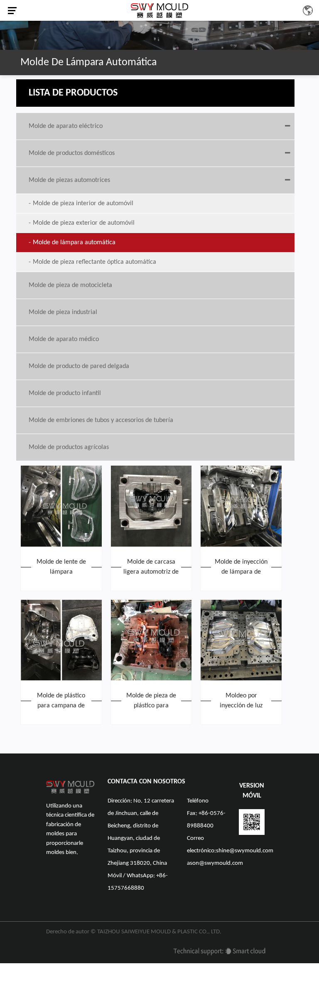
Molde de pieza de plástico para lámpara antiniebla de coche (151, 701)
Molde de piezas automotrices (69, 180)
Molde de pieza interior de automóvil (83, 203)
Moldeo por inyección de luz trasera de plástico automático (241, 701)
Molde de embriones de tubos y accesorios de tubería (101, 420)
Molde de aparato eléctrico (66, 126)
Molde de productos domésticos (72, 153)
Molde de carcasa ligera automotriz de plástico (151, 568)
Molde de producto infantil (65, 393)
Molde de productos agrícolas (69, 447)
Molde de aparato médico (64, 339)
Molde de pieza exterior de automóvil (84, 223)
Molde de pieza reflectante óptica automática (94, 262)
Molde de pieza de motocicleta (70, 285)
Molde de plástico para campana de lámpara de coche (61, 701)
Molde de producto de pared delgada (79, 366)
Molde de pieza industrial (63, 312)
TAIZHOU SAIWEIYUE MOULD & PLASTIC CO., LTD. (159, 932)
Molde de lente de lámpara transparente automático (61, 568)
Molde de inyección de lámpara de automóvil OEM (241, 568)
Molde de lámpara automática (74, 242)
